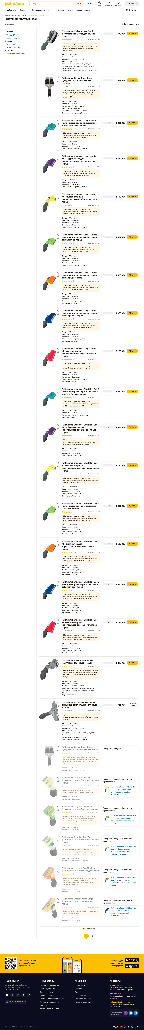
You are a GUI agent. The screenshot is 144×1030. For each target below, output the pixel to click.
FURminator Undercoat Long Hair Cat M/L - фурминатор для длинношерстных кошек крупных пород (79, 160)
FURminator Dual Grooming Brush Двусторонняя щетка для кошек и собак (79, 34)
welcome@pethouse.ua (120, 1002)
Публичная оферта (47, 995)
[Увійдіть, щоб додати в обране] (58, 31)
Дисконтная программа (49, 985)
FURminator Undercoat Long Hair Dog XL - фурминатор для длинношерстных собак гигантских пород (79, 352)
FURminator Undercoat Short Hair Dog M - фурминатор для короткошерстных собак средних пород (80, 545)
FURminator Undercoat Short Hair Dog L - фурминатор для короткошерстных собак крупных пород (80, 584)
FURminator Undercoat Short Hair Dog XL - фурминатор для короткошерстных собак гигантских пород (80, 624)
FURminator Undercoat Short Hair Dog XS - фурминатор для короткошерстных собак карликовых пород (80, 467)
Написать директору (83, 1002)
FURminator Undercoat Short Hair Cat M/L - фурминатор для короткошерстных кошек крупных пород (79, 429)
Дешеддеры (10, 35)
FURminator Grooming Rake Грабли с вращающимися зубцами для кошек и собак (80, 705)
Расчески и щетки (13, 38)
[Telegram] (136, 1013)
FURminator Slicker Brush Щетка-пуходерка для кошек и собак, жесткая (78, 80)
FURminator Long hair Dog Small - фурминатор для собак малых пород (80, 807)
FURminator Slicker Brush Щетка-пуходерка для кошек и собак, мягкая (80, 748)
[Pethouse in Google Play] (132, 960)
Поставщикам (80, 995)
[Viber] (126, 1013)
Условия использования (49, 1002)
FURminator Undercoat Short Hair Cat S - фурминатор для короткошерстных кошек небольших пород (80, 391)
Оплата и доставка (47, 989)
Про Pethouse (80, 985)
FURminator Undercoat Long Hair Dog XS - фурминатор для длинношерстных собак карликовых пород (80, 198)
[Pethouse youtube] (7, 995)
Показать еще (90, 929)
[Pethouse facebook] (12, 995)
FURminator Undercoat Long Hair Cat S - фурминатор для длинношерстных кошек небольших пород (80, 123)
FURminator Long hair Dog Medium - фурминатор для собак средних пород (80, 869)
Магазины (79, 989)
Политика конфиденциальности (52, 999)
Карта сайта (44, 1005)
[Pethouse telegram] (23, 995)
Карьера (78, 992)
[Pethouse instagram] (18, 995)
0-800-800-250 (116, 985)
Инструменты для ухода (15, 54)
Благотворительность (83, 999)
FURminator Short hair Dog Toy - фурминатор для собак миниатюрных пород (80, 839)
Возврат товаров (46, 992)
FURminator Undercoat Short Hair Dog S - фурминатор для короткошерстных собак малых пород (80, 506)
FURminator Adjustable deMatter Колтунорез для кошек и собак (77, 661)
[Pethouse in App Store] (132, 966)
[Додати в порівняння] (58, 34)
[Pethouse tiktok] (29, 995)
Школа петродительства (49, 1009)
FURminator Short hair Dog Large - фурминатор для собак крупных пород (78, 901)
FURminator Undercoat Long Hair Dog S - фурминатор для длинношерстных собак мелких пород (80, 237)
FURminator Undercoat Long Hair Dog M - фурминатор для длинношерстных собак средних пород (81, 275)
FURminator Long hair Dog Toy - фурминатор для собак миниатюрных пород (80, 780)
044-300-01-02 (116, 994)
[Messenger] (131, 1013)
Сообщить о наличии (132, 704)
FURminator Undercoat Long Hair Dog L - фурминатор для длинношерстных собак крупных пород (80, 313)
